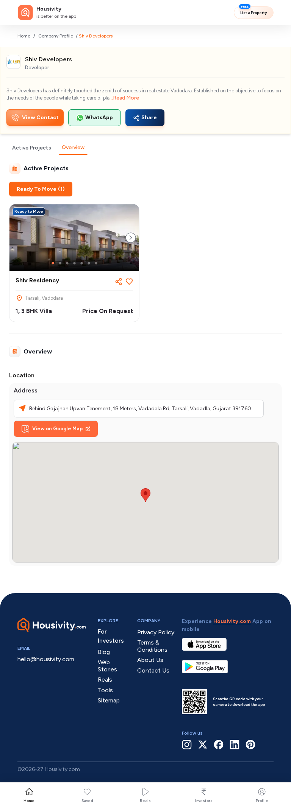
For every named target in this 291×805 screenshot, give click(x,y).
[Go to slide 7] (96, 263)
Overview (73, 147)
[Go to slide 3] (67, 263)
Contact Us (153, 670)
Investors (204, 800)
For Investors (111, 636)
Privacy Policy (155, 632)
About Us (150, 659)
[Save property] (129, 281)
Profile (262, 800)
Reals (145, 800)
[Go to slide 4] (74, 263)
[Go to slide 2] (60, 263)
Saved (87, 800)
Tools (105, 690)
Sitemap (109, 700)
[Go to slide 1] (53, 263)
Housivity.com (232, 621)
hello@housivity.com (45, 659)
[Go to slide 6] (89, 263)
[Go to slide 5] (81, 263)
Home (23, 36)
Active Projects (31, 148)
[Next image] (130, 237)
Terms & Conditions (152, 646)
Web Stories (107, 666)
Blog (104, 652)
